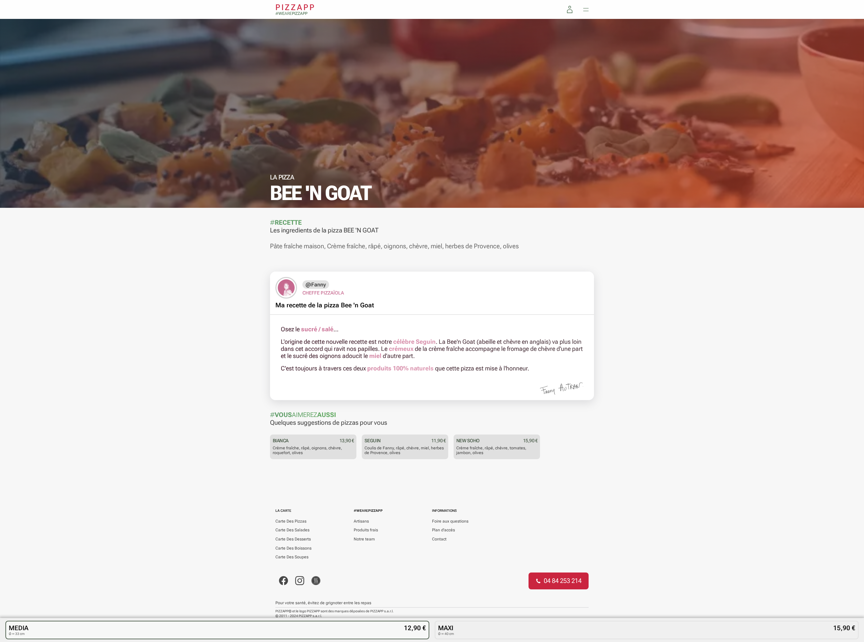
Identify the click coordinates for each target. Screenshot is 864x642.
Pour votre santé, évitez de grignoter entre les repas (323, 603)
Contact (439, 539)
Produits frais (366, 530)
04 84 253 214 (563, 581)
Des (290, 521)
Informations (444, 510)
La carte (283, 510)
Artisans (361, 521)
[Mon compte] (570, 9)
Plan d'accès (443, 530)
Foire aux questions (450, 521)
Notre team (364, 539)
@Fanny (315, 284)
